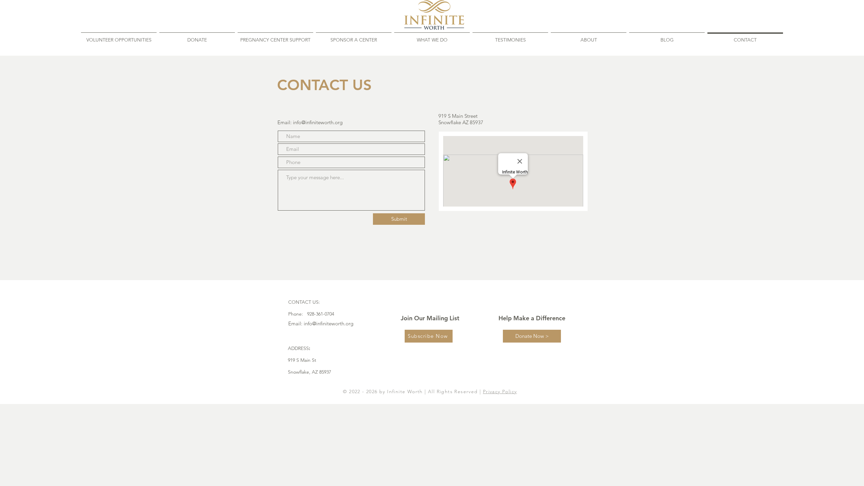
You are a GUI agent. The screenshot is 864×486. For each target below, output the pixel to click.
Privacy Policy (500, 391)
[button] (588, 36)
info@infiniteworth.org (318, 122)
